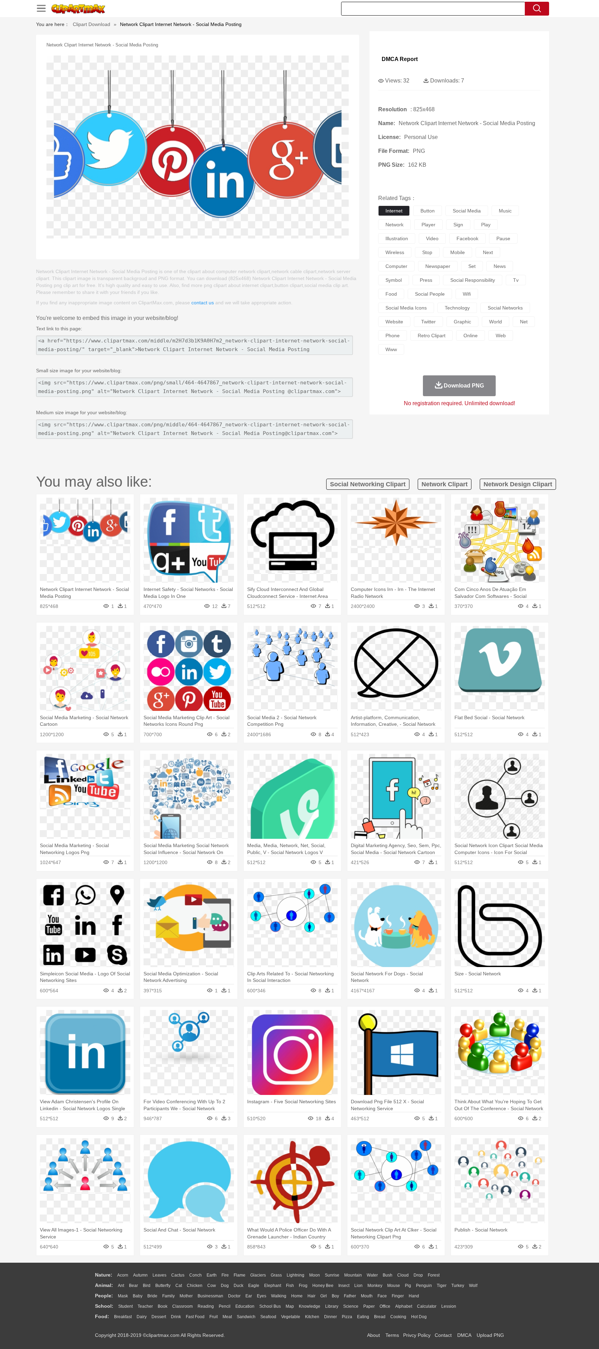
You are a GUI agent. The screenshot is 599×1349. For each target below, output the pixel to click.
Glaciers (258, 1275)
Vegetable (290, 1316)
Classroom (182, 1306)
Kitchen (312, 1316)
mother (186, 1296)
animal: (104, 1285)
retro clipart (431, 335)
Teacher (145, 1306)
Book (162, 1306)
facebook (467, 238)
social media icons (406, 308)
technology (457, 308)
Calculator (426, 1306)
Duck (238, 1285)
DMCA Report (400, 59)
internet (393, 211)
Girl (323, 1296)
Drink (176, 1316)
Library (331, 1306)
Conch (195, 1275)
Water (372, 1275)
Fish (290, 1285)
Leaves (159, 1275)
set (472, 266)
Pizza (347, 1316)
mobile (457, 252)
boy (335, 1296)
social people (430, 294)
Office (385, 1306)
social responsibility (472, 280)
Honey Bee (322, 1285)
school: (104, 1306)
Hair (311, 1296)
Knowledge (309, 1306)
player (428, 224)
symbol (393, 280)
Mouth (367, 1296)
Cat (178, 1285)
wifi (467, 294)
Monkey (374, 1285)
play (486, 224)
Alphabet (403, 1306)
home (297, 1296)
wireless (394, 252)
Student (125, 1306)
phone (392, 335)
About (373, 1335)
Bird (146, 1285)
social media (467, 211)
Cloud (403, 1275)
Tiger (441, 1285)
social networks (505, 308)
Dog (225, 1285)
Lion (358, 1285)
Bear (133, 1285)
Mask (123, 1296)
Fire (225, 1275)
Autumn (140, 1275)
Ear (248, 1296)
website (394, 321)
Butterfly (163, 1285)
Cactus (177, 1275)
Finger (398, 1296)
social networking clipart (368, 484)
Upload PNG (490, 1335)
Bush (387, 1275)
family (168, 1296)
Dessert (158, 1316)
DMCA (464, 1335)
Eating (363, 1316)
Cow (211, 1285)
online (470, 335)
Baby (137, 1296)
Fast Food (195, 1316)
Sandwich (246, 1316)
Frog (303, 1285)
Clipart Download (91, 24)
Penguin (424, 1285)
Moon (314, 1275)
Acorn (122, 1275)
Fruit (213, 1316)
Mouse (393, 1285)
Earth (212, 1275)
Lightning (295, 1275)
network (394, 224)
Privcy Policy (417, 1335)
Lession (448, 1306)
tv (516, 280)
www (391, 349)
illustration (396, 238)
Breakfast (123, 1316)
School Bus (270, 1306)
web (501, 335)
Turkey (457, 1285)
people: (104, 1295)
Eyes (261, 1296)
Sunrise (332, 1275)
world (495, 321)
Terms (392, 1335)
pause (503, 238)
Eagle (253, 1285)
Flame (239, 1275)
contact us (202, 302)
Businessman (210, 1296)
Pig (408, 1285)
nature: (103, 1275)
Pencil (225, 1306)
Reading (206, 1306)
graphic (462, 321)
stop (427, 252)
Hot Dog (419, 1316)
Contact (443, 1335)
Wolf (473, 1285)
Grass (276, 1275)
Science (350, 1306)
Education (244, 1306)
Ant (121, 1285)
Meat (227, 1316)
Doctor (234, 1296)
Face (382, 1296)
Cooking (398, 1316)
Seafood (268, 1316)
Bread (379, 1316)
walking (278, 1296)
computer (396, 266)
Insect (343, 1285)
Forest (434, 1275)
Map (290, 1306)
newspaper (437, 266)
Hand (414, 1296)
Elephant (272, 1285)
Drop (418, 1275)
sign (458, 224)
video (432, 238)
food (391, 294)
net (524, 321)
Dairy (142, 1316)
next (488, 252)
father (350, 1296)
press (426, 280)
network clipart (445, 484)
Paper (369, 1306)
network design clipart (518, 484)
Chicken (194, 1285)
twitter (428, 321)
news (500, 266)
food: (102, 1316)
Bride (152, 1296)
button (427, 211)
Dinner (330, 1316)
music (505, 211)
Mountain (353, 1275)
